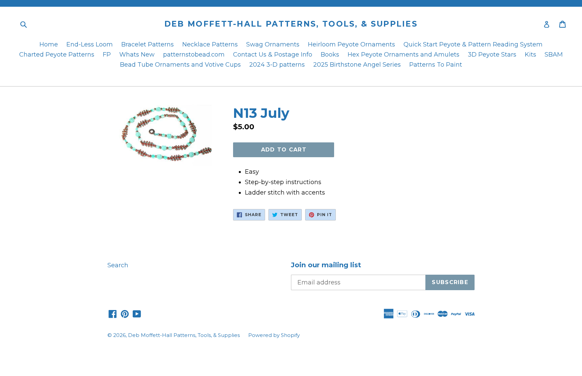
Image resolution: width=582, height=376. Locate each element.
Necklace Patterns (210, 44)
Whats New (137, 54)
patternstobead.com (194, 54)
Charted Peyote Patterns (56, 54)
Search (117, 265)
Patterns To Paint (435, 64)
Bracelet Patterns (147, 44)
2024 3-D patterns (277, 64)
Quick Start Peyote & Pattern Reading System (473, 44)
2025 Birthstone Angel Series (357, 64)
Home (48, 44)
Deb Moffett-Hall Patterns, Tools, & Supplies (291, 24)
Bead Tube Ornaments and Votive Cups (180, 64)
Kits (530, 54)
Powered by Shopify (274, 335)
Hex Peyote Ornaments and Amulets (403, 54)
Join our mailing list (326, 265)
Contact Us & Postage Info (272, 54)
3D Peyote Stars (492, 54)
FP (107, 54)
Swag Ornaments (272, 44)
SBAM (554, 54)
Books (330, 54)
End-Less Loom (89, 44)
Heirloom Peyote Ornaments (351, 44)
